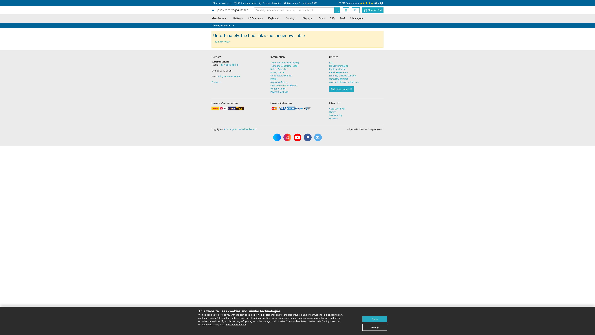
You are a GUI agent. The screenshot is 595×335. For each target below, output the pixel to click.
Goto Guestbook (337, 108)
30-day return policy (247, 3)
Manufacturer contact (281, 75)
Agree (375, 319)
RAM (342, 18)
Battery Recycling (278, 69)
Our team (333, 118)
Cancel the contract (338, 79)
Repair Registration (338, 72)
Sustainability (335, 115)
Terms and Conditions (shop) (284, 66)
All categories (357, 18)
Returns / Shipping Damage (342, 75)
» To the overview (221, 41)
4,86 (359, 3)
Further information (236, 324)
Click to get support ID (341, 89)
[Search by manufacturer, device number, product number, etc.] (337, 10)
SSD (332, 18)
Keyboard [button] (273, 18)
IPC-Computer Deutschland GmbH (240, 129)
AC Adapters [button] (254, 18)
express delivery (223, 3)
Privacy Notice (277, 72)
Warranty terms (277, 88)
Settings (375, 327)
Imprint (273, 79)
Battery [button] (237, 18)
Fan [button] (321, 18)
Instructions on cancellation (283, 85)
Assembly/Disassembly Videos (344, 82)
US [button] (354, 10)
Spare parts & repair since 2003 (302, 3)
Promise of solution (271, 3)
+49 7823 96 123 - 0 (228, 65)
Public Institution (337, 69)
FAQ (331, 62)
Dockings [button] (290, 18)
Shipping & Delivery (279, 82)
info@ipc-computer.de (229, 76)
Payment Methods (279, 92)
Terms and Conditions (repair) (284, 62)
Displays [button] (307, 18)
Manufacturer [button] (219, 18)
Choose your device (221, 25)
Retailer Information (338, 66)
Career (332, 112)
